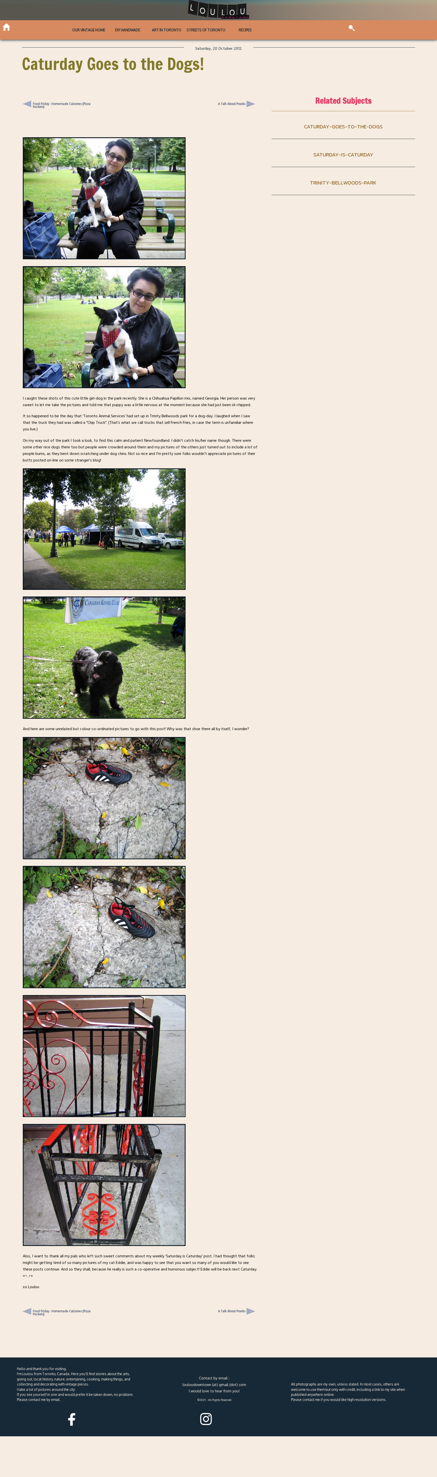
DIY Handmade (127, 30)
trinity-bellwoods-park (343, 183)
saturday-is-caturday (343, 154)
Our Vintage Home (88, 30)
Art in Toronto (166, 30)
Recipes (245, 30)
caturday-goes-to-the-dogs (343, 126)
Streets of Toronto (206, 30)
